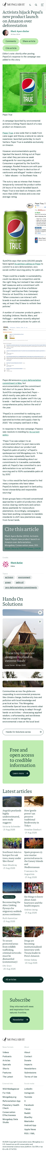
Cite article (11, 48)
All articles (11, 979)
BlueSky (28, 1117)
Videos (6, 1052)
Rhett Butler (17, 563)
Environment (24, 577)
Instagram (29, 1093)
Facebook (29, 1105)
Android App (30, 1125)
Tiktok (27, 1109)
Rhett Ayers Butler (20, 31)
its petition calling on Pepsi (27, 264)
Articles (6, 1060)
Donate (27, 1060)
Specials (7, 1064)
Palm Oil (20, 582)
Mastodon (29, 1121)
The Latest (8, 1077)
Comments (11, 41)
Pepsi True (8, 133)
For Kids (6, 1093)
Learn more (18, 773)
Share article (29, 41)
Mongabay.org (9, 1097)
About (27, 1052)
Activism (9, 577)
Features (7, 1072)
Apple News (30, 1129)
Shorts (6, 1068)
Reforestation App (11, 1101)
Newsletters (30, 1068)
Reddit (27, 1113)
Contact (28, 1056)
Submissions (30, 1072)
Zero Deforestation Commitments (21, 587)
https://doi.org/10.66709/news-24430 (23, 548)
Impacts (28, 1064)
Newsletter (18, 1020)
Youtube (28, 1097)
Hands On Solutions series (18, 732)
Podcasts (7, 1056)
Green (8, 582)
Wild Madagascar (11, 1089)
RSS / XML (29, 1133)
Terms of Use (30, 1077)
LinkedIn (28, 1089)
